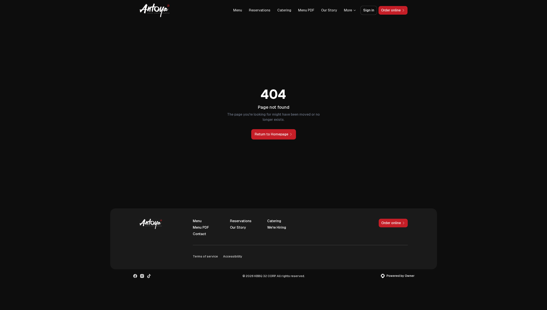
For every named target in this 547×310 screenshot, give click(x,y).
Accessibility (232, 256)
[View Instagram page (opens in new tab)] (142, 276)
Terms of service (205, 256)
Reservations (259, 10)
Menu (237, 10)
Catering (284, 10)
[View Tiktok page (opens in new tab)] (149, 276)
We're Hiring (276, 227)
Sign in (368, 10)
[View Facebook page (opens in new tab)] (135, 276)
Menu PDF (306, 10)
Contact (199, 234)
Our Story (329, 10)
